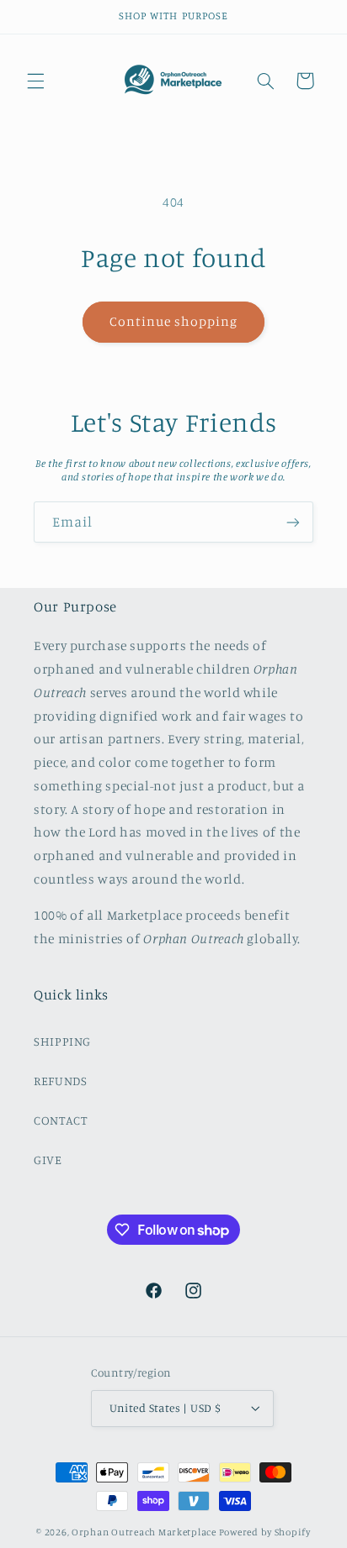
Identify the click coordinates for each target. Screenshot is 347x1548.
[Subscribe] (293, 522)
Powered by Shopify (265, 1532)
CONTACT (60, 1120)
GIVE (48, 1159)
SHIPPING (62, 1041)
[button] (35, 80)
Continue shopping (173, 321)
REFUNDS (60, 1080)
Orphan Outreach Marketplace (144, 1532)
